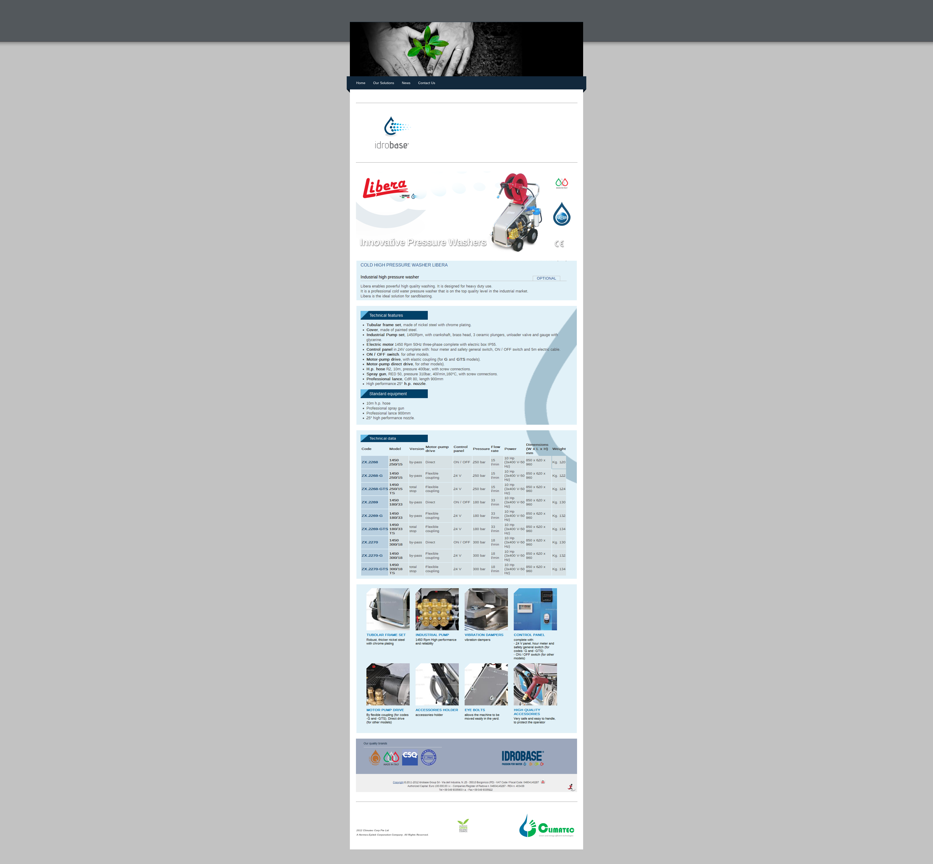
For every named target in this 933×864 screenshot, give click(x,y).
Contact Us (426, 83)
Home (360, 83)
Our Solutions (383, 83)
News (406, 83)
